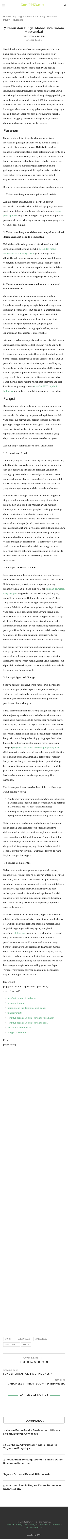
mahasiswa (41, 1339)
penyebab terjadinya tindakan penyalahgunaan (36, 747)
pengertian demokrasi (18, 1032)
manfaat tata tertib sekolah (21, 998)
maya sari (39, 35)
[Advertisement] (34, 1190)
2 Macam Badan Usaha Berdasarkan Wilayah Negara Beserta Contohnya (31, 1432)
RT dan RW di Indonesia (19, 1027)
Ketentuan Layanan (34, 1527)
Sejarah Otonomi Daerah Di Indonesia (27, 1474)
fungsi (8, 1339)
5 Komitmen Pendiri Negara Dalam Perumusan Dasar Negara (32, 1487)
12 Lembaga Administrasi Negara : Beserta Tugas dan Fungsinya (30, 1446)
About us (10, 1524)
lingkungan (24, 1339)
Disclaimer (56, 1524)
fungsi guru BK (14, 1012)
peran (26, 1344)
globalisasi (19, 932)
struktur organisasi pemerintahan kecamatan (30, 1017)
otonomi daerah (15, 1002)
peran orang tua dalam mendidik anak (26, 1007)
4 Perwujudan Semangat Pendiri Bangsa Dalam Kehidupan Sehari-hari (33, 1461)
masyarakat (11, 1344)
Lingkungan (18, 16)
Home (6, 16)
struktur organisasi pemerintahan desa (27, 1022)
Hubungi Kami (22, 1524)
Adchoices (46, 1524)
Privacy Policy (35, 1524)
